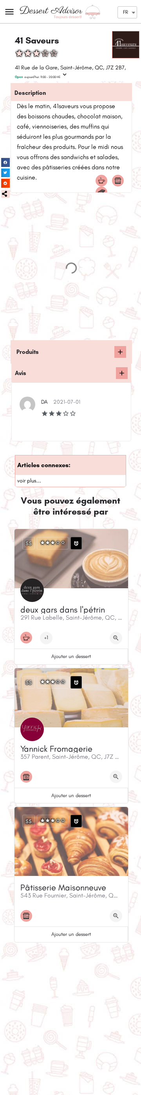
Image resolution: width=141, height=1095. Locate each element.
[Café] (103, 181)
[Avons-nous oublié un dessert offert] (120, 352)
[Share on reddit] (5, 183)
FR (125, 12)
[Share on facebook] (5, 162)
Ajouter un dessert (71, 656)
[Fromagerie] (28, 777)
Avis (20, 373)
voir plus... (29, 480)
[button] (5, 194)
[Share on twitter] (5, 173)
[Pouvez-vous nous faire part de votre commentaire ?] (122, 373)
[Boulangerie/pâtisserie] (119, 181)
